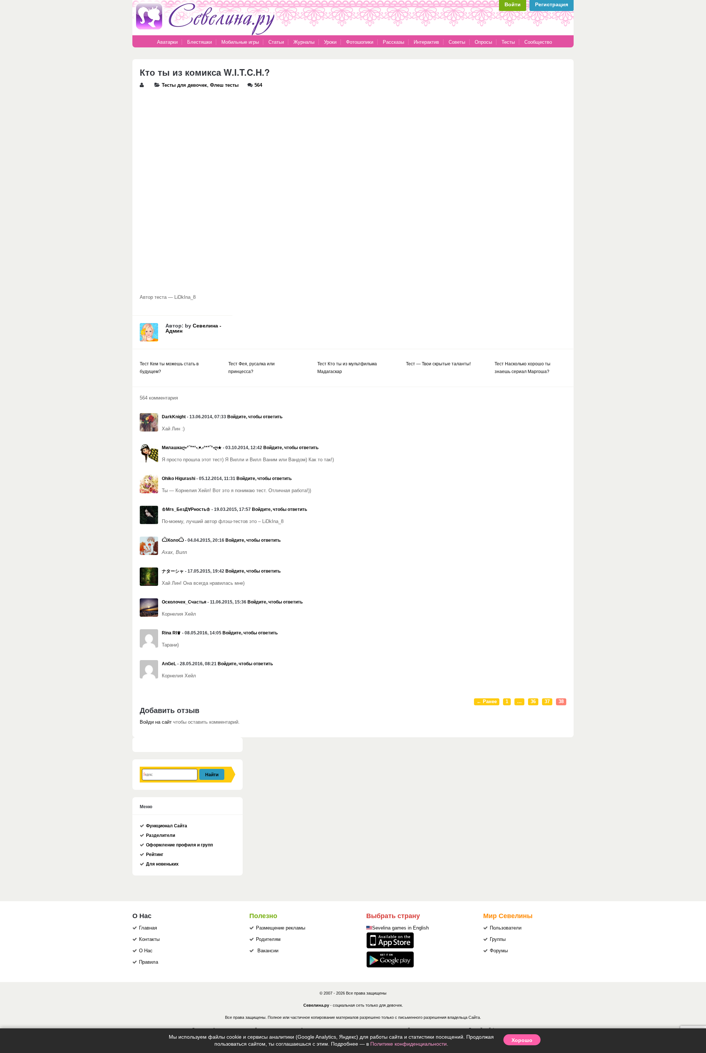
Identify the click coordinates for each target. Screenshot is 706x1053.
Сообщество (538, 42)
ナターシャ (173, 571)
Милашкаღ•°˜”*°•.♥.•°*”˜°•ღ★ (192, 447)
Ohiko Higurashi (178, 478)
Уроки (330, 42)
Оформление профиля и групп (179, 845)
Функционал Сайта (166, 825)
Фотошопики (359, 42)
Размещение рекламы (280, 928)
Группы (498, 939)
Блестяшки (199, 42)
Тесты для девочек (184, 85)
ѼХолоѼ (173, 540)
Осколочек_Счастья (184, 602)
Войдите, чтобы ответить (254, 416)
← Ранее (487, 701)
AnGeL (169, 663)
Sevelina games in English (400, 928)
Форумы (499, 950)
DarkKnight (174, 416)
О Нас (146, 950)
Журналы (303, 42)
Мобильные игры (240, 42)
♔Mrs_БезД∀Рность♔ (186, 509)
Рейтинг (154, 854)
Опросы (483, 42)
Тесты (508, 42)
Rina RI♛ (171, 632)
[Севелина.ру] (206, 33)
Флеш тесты (224, 85)
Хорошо (521, 1039)
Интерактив (426, 42)
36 (533, 701)
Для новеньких (162, 864)
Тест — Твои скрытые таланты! (438, 363)
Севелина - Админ (193, 328)
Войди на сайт (156, 722)
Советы (457, 42)
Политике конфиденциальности (408, 1044)
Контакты (149, 939)
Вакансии (267, 950)
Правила (148, 962)
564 (258, 85)
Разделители (160, 835)
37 (547, 701)
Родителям (268, 939)
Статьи (276, 42)
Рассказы (394, 42)
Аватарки (167, 42)
